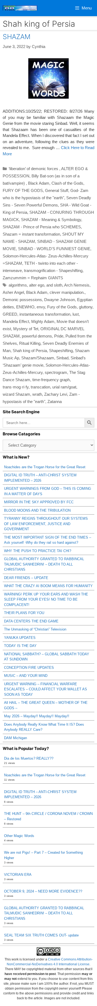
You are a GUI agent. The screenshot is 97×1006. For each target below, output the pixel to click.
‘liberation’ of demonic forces (34, 168)
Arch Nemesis (76, 285)
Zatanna (54, 401)
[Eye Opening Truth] (20, 8)
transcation (40, 387)
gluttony (85, 307)
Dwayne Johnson (59, 299)
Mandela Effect (16, 321)
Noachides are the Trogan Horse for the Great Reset (44, 467)
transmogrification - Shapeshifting (53, 270)
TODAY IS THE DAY (20, 646)
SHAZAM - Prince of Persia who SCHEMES (42, 227)
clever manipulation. (67, 292)
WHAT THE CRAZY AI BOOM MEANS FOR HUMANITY (48, 586)
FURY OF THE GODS (23, 190)
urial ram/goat (64, 387)
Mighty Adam (42, 321)
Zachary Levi (55, 394)
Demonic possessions (22, 299)
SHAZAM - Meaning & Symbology (51, 219)
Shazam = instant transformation (31, 234)
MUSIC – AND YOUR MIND (25, 676)
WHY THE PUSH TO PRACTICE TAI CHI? (37, 551)
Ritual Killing (29, 343)
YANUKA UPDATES (20, 638)
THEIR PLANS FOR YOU (24, 613)
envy (41, 307)
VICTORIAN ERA (18, 875)
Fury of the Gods (62, 307)
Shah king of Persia (30, 350)
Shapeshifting (61, 350)
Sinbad (62, 358)
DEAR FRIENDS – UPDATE (26, 578)
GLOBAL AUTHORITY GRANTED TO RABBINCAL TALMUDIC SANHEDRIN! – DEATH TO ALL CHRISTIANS (44, 564)
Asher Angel (13, 292)
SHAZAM (16, 37)
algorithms (18, 285)
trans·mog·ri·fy (16, 387)
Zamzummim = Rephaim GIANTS (33, 277)
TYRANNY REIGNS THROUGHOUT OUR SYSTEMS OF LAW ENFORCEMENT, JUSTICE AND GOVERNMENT (46, 523)
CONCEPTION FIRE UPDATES (29, 668)
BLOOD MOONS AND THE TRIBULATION (37, 510)
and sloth (54, 285)
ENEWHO (25, 307)
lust (75, 314)
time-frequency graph (51, 379)
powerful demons (37, 336)
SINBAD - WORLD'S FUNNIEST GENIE (54, 248)
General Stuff (56, 190)
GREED (10, 314)
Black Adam (38, 183)
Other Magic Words (19, 836)
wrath (37, 394)
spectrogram (56, 372)
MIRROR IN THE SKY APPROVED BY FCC (39, 502)
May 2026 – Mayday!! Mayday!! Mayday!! (36, 716)
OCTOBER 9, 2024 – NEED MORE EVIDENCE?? (43, 891)
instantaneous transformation (44, 314)
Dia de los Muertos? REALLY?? (28, 758)
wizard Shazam (16, 394)
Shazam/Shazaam (37, 358)
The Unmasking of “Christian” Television (35, 629)
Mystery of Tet (25, 328)
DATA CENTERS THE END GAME (31, 621)
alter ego (36, 285)
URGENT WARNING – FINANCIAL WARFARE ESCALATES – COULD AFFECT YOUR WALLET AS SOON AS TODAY (45, 689)
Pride (58, 336)
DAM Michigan (15, 738)
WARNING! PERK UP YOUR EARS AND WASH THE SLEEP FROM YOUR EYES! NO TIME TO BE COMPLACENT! (46, 599)
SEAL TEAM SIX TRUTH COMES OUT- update (41, 935)
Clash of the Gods (67, 183)
